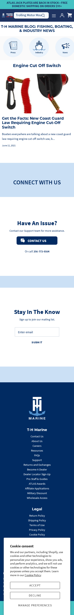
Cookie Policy (33, 575)
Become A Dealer (37, 469)
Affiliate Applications (37, 488)
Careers (37, 446)
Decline (35, 595)
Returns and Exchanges (37, 465)
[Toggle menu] (54, 15)
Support (37, 460)
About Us (37, 441)
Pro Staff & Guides (37, 479)
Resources (37, 450)
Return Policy (37, 515)
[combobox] (31, 15)
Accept (35, 585)
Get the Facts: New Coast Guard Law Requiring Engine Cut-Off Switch (33, 123)
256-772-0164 (41, 251)
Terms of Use (37, 525)
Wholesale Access (37, 498)
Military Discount (37, 493)
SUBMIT (37, 342)
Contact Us (37, 436)
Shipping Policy (37, 520)
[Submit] (43, 15)
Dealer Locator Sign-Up (37, 474)
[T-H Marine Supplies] (7, 15)
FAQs (37, 455)
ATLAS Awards (37, 483)
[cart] (69, 15)
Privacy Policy (37, 530)
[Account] (61, 15)
